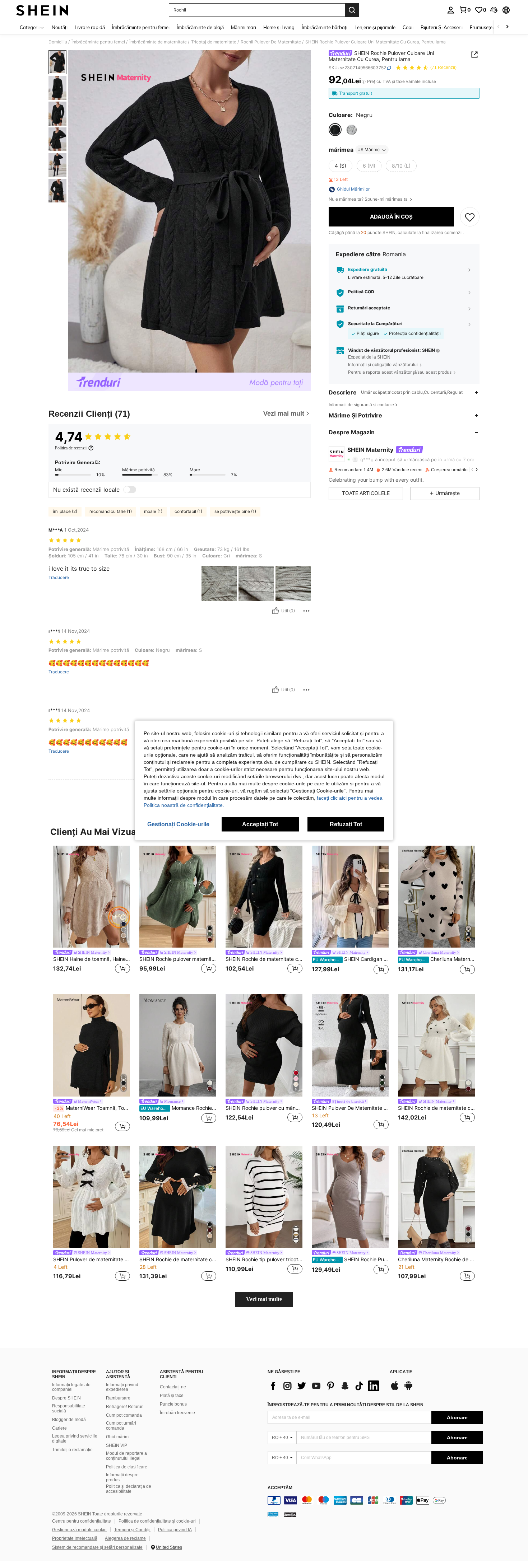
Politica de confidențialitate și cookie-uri (157, 1521)
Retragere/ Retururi (125, 1406)
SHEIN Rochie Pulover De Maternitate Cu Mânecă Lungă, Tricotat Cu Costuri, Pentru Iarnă (351, 1259)
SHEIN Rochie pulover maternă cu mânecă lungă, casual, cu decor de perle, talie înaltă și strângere (177, 959)
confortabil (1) (188, 511)
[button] (494, 10)
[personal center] (450, 10)
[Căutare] (352, 10)
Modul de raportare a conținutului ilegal (126, 1456)
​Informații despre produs (122, 1477)
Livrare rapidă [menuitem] (90, 27)
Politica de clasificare (126, 1466)
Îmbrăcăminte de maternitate (158, 42)
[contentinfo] (375, 1500)
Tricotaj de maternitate (213, 42)
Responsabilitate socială (68, 1408)
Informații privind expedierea (122, 1387)
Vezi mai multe (264, 1299)
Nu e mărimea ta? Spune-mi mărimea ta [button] (369, 199)
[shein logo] (42, 10)
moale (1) (153, 511)
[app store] (395, 1389)
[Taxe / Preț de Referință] (364, 81)
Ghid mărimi (118, 1436)
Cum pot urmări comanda (121, 1426)
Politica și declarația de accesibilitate (128, 1489)
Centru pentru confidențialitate (81, 1521)
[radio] (335, 129)
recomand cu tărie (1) (110, 511)
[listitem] (91, 914)
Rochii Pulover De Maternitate (271, 42)
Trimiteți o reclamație (72, 1449)
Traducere (58, 577)
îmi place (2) (65, 511)
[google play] (408, 1389)
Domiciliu (57, 42)
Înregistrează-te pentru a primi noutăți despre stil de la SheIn (345, 1404)
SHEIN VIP (116, 1445)
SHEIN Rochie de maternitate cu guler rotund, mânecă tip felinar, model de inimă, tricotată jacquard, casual (436, 1108)
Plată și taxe (172, 1395)
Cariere (59, 1428)
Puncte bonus (173, 1404)
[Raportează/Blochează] (306, 611)
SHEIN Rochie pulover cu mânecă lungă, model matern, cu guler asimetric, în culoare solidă (264, 1108)
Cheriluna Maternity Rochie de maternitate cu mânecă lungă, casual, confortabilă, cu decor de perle (436, 1259)
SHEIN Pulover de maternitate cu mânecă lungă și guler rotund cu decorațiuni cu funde (91, 1259)
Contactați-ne (173, 1386)
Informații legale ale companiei (71, 1387)
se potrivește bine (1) (235, 511)
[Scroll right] (507, 27)
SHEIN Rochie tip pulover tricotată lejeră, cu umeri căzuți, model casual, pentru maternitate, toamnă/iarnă (264, 1259)
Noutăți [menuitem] (60, 27)
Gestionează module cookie (79, 1529)
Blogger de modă (69, 1419)
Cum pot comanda (124, 1415)
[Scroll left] (498, 27)
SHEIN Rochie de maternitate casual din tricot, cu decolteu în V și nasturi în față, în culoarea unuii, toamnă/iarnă (264, 959)
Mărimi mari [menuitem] (243, 27)
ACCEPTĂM (280, 1488)
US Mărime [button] (368, 150)
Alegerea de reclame (125, 1538)
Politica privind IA (175, 1529)
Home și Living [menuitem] (279, 27)
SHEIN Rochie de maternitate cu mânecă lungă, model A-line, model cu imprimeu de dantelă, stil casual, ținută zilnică (177, 1259)
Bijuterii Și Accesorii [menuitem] (442, 27)
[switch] (129, 489)
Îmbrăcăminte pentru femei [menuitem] (141, 27)
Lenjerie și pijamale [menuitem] (375, 27)
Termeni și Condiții (132, 1529)
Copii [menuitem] (408, 27)
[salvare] (470, 217)
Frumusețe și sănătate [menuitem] (493, 27)
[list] (325, 1385)
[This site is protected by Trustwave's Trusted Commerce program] (273, 1514)
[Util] (275, 611)
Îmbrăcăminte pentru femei (98, 42)
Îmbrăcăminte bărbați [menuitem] (324, 27)
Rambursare (118, 1398)
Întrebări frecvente (177, 1412)
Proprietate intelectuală (74, 1538)
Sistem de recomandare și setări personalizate (97, 1547)
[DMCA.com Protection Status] (290, 1514)
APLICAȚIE (401, 1372)
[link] (465, 9)
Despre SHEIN (66, 1398)
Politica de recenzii (71, 447)
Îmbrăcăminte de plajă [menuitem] (200, 27)
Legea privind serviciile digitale (74, 1439)
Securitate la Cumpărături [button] (375, 324)
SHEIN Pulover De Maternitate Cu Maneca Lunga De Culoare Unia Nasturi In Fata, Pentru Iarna (350, 1108)
